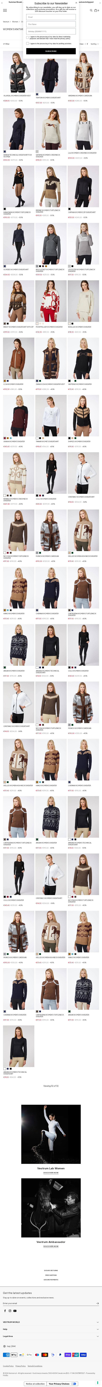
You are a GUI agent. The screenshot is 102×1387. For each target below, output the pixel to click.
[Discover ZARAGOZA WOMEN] (51, 358)
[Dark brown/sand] (11, 553)
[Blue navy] (37, 94)
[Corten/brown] (8, 438)
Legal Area (8, 1336)
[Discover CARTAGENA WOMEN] (83, 587)
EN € (14, 1346)
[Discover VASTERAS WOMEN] (83, 358)
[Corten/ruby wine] (46, 266)
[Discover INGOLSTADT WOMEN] (51, 243)
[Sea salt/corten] (37, 152)
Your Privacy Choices (59, 1384)
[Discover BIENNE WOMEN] (51, 186)
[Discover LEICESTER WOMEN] (83, 243)
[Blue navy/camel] (37, 610)
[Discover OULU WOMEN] (51, 473)
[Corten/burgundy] (5, 610)
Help (5, 1329)
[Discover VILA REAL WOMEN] (18, 72)
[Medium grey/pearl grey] (37, 266)
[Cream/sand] (5, 496)
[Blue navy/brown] (72, 610)
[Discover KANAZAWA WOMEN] (18, 186)
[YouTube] (15, 1311)
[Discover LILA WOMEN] (83, 129)
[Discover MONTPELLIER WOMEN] (51, 301)
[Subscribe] (97, 1303)
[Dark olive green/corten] (75, 381)
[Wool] (69, 324)
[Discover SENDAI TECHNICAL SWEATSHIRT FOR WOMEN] (18, 129)
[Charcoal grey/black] (11, 496)
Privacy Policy (21, 1366)
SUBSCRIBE (51, 51)
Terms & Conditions (35, 1366)
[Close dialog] (76, 2)
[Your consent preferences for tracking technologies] (97, 1382)
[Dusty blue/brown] (11, 438)
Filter (7, 44)
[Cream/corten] (72, 381)
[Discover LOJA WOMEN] (18, 358)
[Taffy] (43, 438)
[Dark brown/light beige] (69, 610)
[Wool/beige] (40, 324)
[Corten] (5, 381)
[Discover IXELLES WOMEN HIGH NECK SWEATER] (83, 530)
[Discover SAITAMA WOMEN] (51, 129)
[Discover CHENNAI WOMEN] (51, 587)
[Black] (69, 209)
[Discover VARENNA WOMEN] (83, 72)
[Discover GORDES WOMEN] (18, 243)
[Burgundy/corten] (8, 553)
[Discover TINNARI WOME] (51, 415)
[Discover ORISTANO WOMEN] (83, 473)
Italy (8, 1346)
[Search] (91, 10)
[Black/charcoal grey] (8, 324)
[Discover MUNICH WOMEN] (51, 530)
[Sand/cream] (72, 438)
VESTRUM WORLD (11, 1322)
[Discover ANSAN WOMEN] (18, 645)
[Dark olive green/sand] (40, 381)
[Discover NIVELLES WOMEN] (83, 301)
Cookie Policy (8, 1366)
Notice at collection (35, 1384)
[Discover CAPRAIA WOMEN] (83, 186)
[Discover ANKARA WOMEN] (51, 645)
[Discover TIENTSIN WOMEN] (51, 72)
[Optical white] (37, 438)
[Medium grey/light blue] (37, 553)
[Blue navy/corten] (37, 381)
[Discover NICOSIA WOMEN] (18, 530)
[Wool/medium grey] (43, 324)
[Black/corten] (5, 209)
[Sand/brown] (69, 553)
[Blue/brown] (43, 496)
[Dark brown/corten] (5, 324)
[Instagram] (10, 1311)
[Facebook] (5, 1311)
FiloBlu (5, 1375)
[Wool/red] (37, 324)
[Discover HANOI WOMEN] (18, 587)
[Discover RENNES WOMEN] (18, 473)
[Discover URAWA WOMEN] (18, 415)
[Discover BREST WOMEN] (18, 301)
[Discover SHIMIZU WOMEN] (83, 415)
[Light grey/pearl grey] (69, 266)
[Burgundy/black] (5, 438)
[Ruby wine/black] (43, 266)
